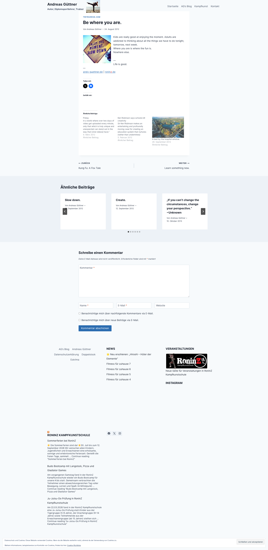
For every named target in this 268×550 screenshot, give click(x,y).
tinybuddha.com (91, 17)
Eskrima (74, 359)
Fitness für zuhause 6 (119, 369)
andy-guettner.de (93, 71)
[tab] (128, 232)
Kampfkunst (201, 6)
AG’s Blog (186, 6)
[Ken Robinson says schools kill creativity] (135, 129)
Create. (121, 200)
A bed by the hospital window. (166, 139)
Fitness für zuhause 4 (119, 379)
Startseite (172, 6)
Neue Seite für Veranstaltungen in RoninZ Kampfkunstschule (189, 372)
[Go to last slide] (65, 211)
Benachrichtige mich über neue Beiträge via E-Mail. (110, 320)
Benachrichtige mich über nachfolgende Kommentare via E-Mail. (117, 313)
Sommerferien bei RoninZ (61, 440)
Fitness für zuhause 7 (119, 363)
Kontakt (215, 6)
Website (160, 305)
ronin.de (110, 71)
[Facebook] (109, 433)
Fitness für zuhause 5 (119, 374)
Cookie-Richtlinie (74, 545)
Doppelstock (88, 354)
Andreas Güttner (94, 29)
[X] (114, 433)
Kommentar (87, 267)
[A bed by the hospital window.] (168, 127)
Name (84, 305)
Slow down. (73, 200)
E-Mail (122, 305)
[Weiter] (203, 211)
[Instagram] (119, 433)
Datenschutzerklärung (66, 354)
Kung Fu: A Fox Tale (90, 165)
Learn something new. (177, 165)
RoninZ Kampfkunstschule (68, 435)
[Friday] (100, 128)
